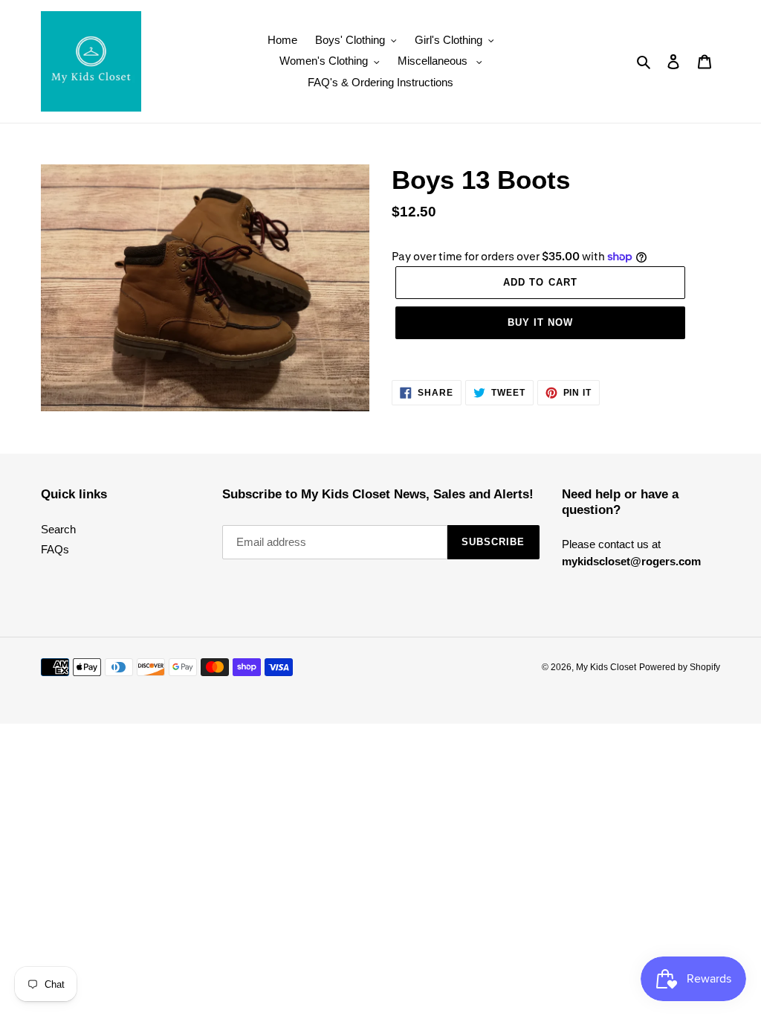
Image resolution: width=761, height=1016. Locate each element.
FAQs (55, 549)
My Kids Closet (606, 667)
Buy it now (540, 322)
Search (58, 529)
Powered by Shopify (679, 667)
